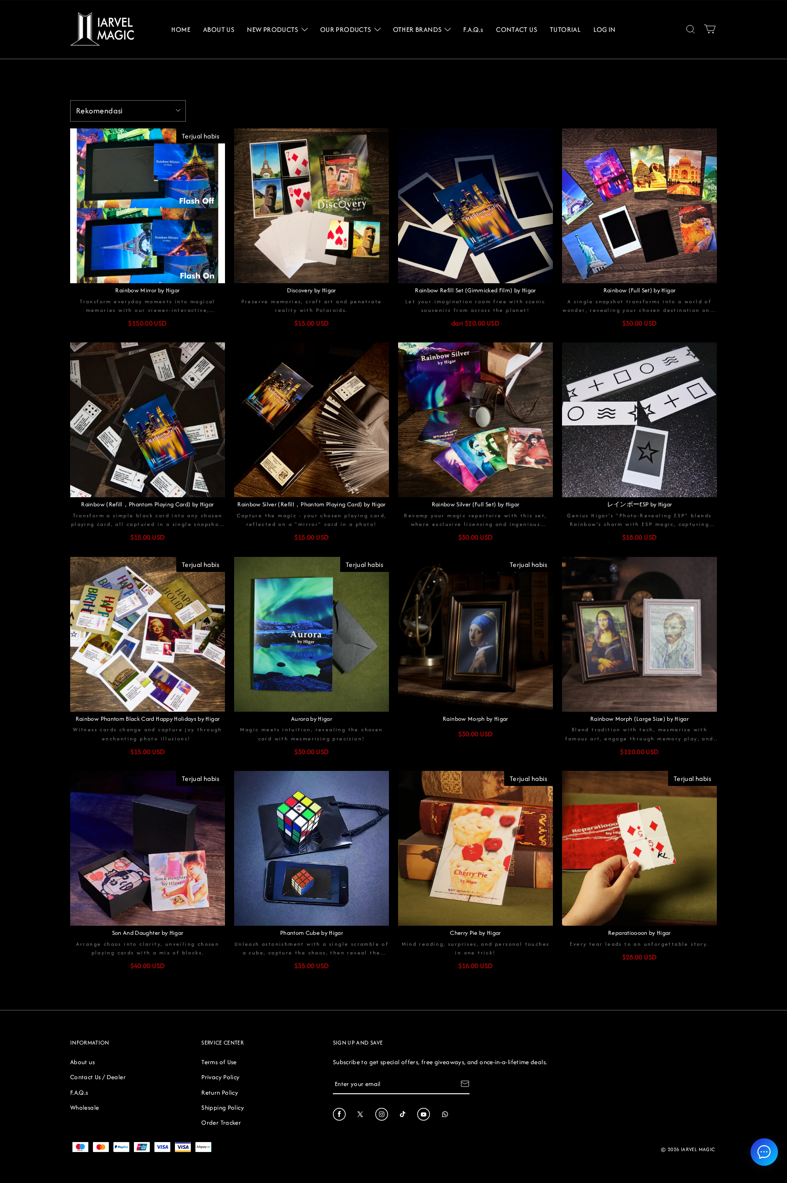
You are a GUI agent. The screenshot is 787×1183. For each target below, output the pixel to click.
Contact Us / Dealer (98, 1076)
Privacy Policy (220, 1076)
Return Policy (219, 1092)
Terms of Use (218, 1061)
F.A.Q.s (79, 1092)
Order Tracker (221, 1122)
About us (82, 1061)
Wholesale (84, 1107)
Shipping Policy (222, 1107)
